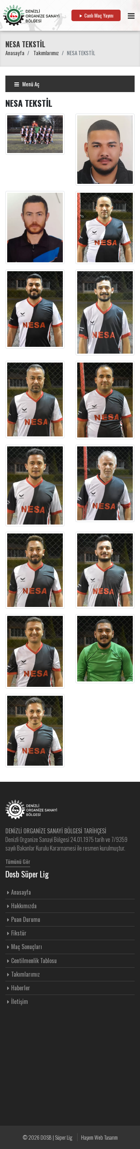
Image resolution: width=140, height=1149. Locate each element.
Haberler (20, 987)
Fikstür (19, 933)
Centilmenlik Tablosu (34, 960)
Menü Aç (30, 84)
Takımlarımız (46, 53)
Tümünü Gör (17, 861)
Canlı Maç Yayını (98, 15)
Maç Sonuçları (26, 946)
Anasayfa (14, 53)
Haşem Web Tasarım (99, 1137)
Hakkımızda (24, 905)
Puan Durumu (25, 919)
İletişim (19, 1001)
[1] (131, 15)
